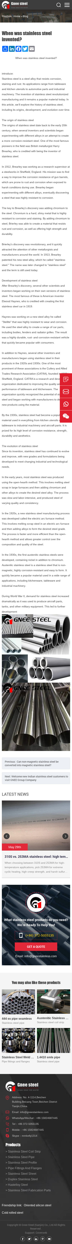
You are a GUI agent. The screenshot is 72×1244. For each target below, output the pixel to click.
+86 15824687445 (47, 1117)
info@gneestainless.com (34, 1112)
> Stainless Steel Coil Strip (23, 1151)
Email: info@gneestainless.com (36, 956)
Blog (25, 16)
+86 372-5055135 (28, 1123)
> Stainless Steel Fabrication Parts (28, 1190)
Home (16, 16)
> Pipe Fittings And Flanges (24, 1168)
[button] (7, 836)
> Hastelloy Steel (17, 1184)
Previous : (32, 763)
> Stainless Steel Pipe (20, 1157)
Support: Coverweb (36, 1232)
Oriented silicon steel (37, 1205)
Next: (36, 778)
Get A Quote (36, 947)
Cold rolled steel (12, 1212)
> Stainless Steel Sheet (21, 1173)
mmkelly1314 (29, 1135)
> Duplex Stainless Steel (22, 1179)
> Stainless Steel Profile (21, 1162)
